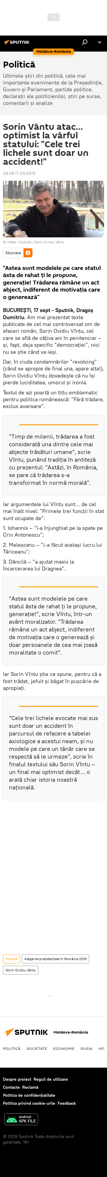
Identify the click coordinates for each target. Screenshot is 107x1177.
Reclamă (30, 1087)
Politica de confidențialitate (29, 1095)
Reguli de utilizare (51, 1079)
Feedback (67, 1103)
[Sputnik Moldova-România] (18, 44)
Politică (11, 959)
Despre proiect (17, 1079)
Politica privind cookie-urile (29, 1103)
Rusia (86, 1048)
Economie (64, 1048)
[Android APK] (21, 1120)
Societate (36, 1048)
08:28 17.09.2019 (19, 173)
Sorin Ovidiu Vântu (49, 242)
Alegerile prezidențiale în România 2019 (55, 959)
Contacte (11, 1087)
